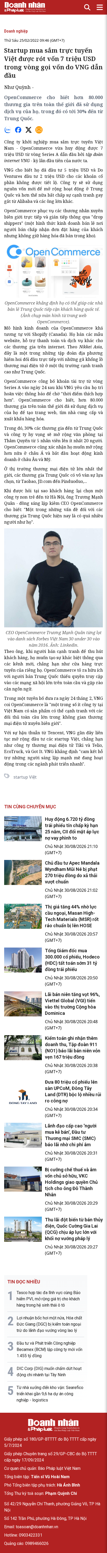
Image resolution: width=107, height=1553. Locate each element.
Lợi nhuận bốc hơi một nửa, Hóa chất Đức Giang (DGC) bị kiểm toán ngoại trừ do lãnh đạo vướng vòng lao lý (49, 1324)
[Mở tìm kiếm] (87, 7)
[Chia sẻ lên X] (28, 130)
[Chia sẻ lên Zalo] (7, 130)
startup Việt (25, 777)
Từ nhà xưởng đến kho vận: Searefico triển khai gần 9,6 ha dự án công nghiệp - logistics (50, 1394)
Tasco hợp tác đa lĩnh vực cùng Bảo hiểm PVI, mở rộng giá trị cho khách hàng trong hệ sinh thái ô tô (49, 1299)
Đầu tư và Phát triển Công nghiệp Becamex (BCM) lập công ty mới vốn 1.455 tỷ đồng (49, 1349)
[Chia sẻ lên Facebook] (18, 130)
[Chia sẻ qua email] (39, 130)
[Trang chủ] (53, 1425)
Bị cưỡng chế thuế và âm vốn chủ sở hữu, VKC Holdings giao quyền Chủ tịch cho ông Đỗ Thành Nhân (71, 1182)
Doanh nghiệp (16, 31)
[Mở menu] (100, 7)
